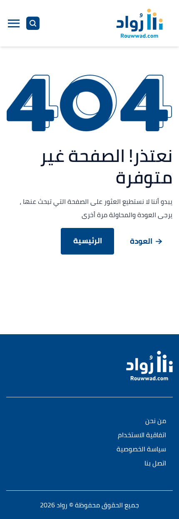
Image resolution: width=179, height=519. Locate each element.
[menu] (14, 23)
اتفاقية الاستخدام (142, 435)
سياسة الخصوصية (141, 449)
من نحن (155, 421)
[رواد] (139, 23)
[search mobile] (33, 23)
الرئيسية (87, 240)
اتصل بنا (155, 463)
